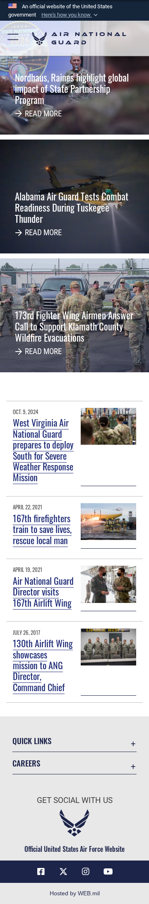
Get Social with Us (75, 800)
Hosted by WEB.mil (75, 893)
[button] (70, 15)
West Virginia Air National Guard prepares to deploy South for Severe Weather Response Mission (43, 450)
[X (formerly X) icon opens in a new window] (63, 871)
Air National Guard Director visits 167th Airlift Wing (43, 591)
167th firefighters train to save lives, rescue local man (42, 529)
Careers (26, 763)
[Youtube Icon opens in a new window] (108, 871)
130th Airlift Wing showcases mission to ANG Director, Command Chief (43, 665)
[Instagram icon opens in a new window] (85, 871)
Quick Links (31, 741)
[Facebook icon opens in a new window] (41, 871)
